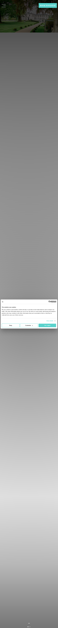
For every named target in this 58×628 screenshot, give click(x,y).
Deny (10, 325)
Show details (49, 320)
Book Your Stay (48, 5)
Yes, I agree (47, 325)
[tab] (27, 626)
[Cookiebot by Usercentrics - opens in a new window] (49, 302)
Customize (28, 325)
